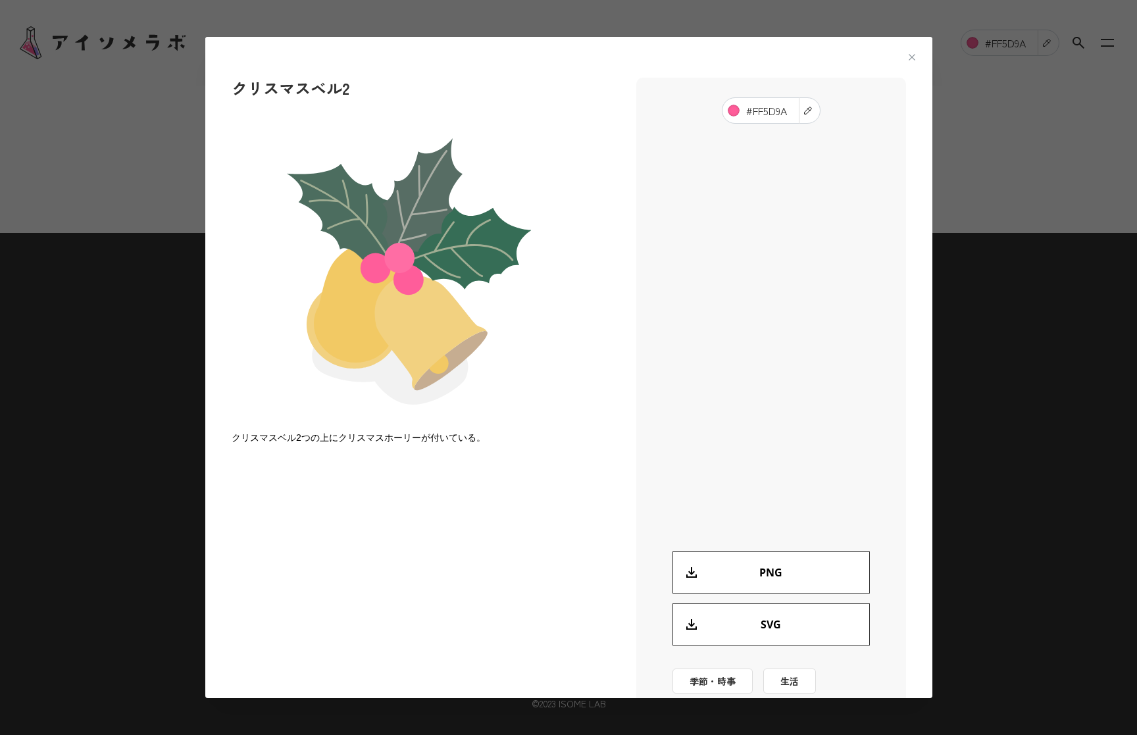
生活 (789, 681)
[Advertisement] (409, 562)
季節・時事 (713, 681)
